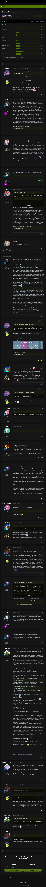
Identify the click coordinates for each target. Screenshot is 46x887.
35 (7, 436)
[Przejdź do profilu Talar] (7, 468)
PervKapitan (28, 192)
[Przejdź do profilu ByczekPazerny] (7, 261)
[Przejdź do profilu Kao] (7, 430)
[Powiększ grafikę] (7, 82)
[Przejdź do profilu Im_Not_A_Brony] (7, 767)
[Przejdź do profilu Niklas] (3, 16)
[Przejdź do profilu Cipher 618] (7, 369)
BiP (7, 547)
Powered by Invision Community (23, 885)
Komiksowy (7, 137)
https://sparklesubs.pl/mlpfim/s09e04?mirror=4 (28, 82)
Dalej (7, 850)
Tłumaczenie (21, 882)
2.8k (7, 110)
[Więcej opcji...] (43, 68)
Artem (7, 239)
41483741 (8, 454)
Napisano (18, 68)
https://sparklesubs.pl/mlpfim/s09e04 (28, 77)
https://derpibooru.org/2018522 (26, 604)
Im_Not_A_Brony (6, 762)
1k (7, 474)
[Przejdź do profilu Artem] (7, 243)
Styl (26, 882)
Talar (7, 464)
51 (7, 148)
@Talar (14, 615)
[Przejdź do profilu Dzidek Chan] (7, 653)
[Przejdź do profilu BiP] (7, 551)
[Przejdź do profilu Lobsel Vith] (7, 447)
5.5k (7, 79)
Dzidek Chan (7, 648)
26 (7, 825)
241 (7, 267)
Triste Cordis (28, 392)
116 (7, 199)
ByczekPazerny (7, 256)
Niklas (7, 68)
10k (7, 557)
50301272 (8, 149)
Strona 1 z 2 (14, 850)
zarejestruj (10, 57)
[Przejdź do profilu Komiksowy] (7, 142)
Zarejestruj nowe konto (13, 870)
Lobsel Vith (7, 442)
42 (7, 453)
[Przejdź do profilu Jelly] (7, 193)
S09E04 (24, 244)
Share (31, 16)
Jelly (7, 189)
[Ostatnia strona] (9, 64)
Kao (7, 426)
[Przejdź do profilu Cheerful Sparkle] (7, 507)
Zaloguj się (4, 57)
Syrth (6, 99)
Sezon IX (15, 16)
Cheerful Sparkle (6, 503)
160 (7, 773)
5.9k (7, 375)
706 (7, 249)
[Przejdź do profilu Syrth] (7, 104)
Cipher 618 (7, 365)
